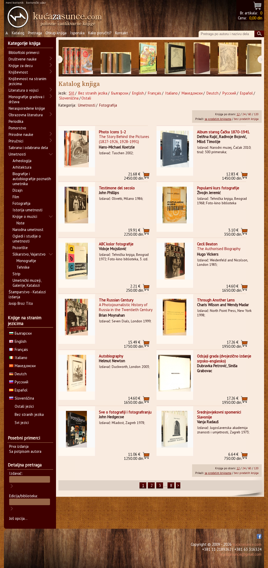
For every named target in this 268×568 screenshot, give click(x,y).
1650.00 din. (232, 288)
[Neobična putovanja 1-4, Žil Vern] (78, 58)
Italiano (171, 93)
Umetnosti (86, 105)
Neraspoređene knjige (27, 108)
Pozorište (20, 247)
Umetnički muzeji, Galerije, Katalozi (27, 283)
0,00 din (255, 17)
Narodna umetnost (28, 229)
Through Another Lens (216, 299)
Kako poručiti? (99, 32)
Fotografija (108, 105)
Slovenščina (69, 98)
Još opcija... (18, 518)
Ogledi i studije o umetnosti (27, 239)
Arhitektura (22, 167)
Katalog (18, 32)
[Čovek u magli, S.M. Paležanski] (228, 58)
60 (249, 114)
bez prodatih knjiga (246, 119)
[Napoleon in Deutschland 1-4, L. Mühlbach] (116, 58)
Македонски (192, 93)
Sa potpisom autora (25, 451)
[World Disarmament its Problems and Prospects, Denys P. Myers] (202, 58)
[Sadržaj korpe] (258, 5)
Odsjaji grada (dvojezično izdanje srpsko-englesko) (224, 358)
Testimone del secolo (117, 187)
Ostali (86, 98)
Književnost (18, 72)
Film (16, 196)
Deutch (212, 93)
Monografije (26, 260)
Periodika (16, 121)
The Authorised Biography (219, 248)
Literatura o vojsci (23, 90)
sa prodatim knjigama (218, 119)
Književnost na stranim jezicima (27, 81)
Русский (229, 93)
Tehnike (23, 267)
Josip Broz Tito (21, 303)
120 (256, 114)
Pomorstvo (17, 127)
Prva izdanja (19, 446)
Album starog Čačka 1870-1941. (223, 131)
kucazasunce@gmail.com (240, 554)
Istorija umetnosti (27, 209)
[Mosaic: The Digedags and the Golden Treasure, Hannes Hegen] (148, 58)
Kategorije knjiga (24, 43)
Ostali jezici (24, 406)
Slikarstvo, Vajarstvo (29, 254)
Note (20, 222)
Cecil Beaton (207, 243)
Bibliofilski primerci (24, 52)
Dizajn (18, 190)
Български (119, 93)
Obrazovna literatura (26, 114)
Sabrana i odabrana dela (28, 147)
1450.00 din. (232, 176)
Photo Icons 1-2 (112, 131)
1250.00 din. (134, 456)
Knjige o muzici (25, 216)
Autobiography (111, 356)
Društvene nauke (23, 59)
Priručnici (16, 141)
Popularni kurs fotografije (218, 187)
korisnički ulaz (36, 2)
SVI (71, 93)
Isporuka (77, 32)
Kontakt (121, 32)
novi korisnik (15, 2)
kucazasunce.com (247, 544)
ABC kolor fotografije (116, 243)
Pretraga (35, 32)
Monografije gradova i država (26, 99)
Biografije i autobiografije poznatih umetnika (32, 178)
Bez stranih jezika (92, 93)
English (138, 93)
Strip (16, 273)
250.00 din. (135, 288)
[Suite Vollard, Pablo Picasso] (175, 58)
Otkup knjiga (56, 32)
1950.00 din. (232, 344)
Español (246, 93)
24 (243, 114)
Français (154, 93)
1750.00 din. (134, 344)
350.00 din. (233, 232)
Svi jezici (22, 422)
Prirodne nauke (21, 134)
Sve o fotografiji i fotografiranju (125, 412)
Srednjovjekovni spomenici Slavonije (219, 415)
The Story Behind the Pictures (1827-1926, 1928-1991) (124, 139)
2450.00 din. (134, 176)
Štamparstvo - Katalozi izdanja (27, 294)
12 (238, 114)
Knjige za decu (21, 65)
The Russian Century (116, 299)
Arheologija (22, 160)
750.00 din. (233, 456)
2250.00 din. (134, 232)
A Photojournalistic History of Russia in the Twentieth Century (126, 307)
